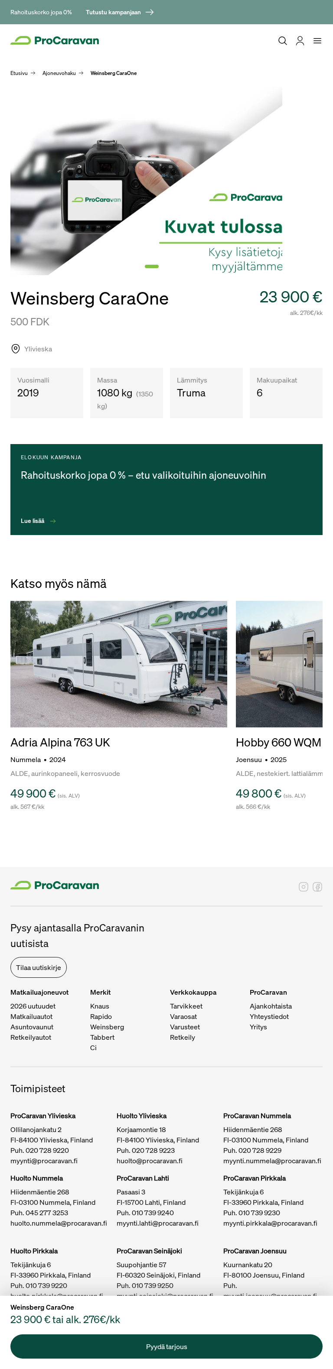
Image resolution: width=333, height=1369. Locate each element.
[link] (120, 12)
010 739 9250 (152, 1285)
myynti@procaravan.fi (44, 1160)
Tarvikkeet (186, 1006)
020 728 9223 (153, 1150)
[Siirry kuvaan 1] (152, 266)
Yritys (258, 1027)
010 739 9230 (259, 1212)
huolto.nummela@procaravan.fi (58, 1223)
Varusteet (185, 1027)
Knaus (99, 1006)
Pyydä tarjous (166, 1346)
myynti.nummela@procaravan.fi (272, 1160)
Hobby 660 (265, 742)
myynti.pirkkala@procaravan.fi (270, 1223)
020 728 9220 (47, 1150)
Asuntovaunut (31, 1027)
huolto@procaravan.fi (150, 1160)
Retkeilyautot (30, 1037)
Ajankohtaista (271, 1006)
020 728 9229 (259, 1150)
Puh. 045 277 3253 (39, 1212)
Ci (93, 1047)
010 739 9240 (153, 1212)
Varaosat (183, 1016)
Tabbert (102, 1037)
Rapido (101, 1016)
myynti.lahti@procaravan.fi (158, 1223)
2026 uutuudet (33, 1006)
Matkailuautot (31, 1016)
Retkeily (182, 1037)
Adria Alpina (42, 742)
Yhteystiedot (269, 1016)
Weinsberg (107, 1027)
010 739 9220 (46, 1285)
